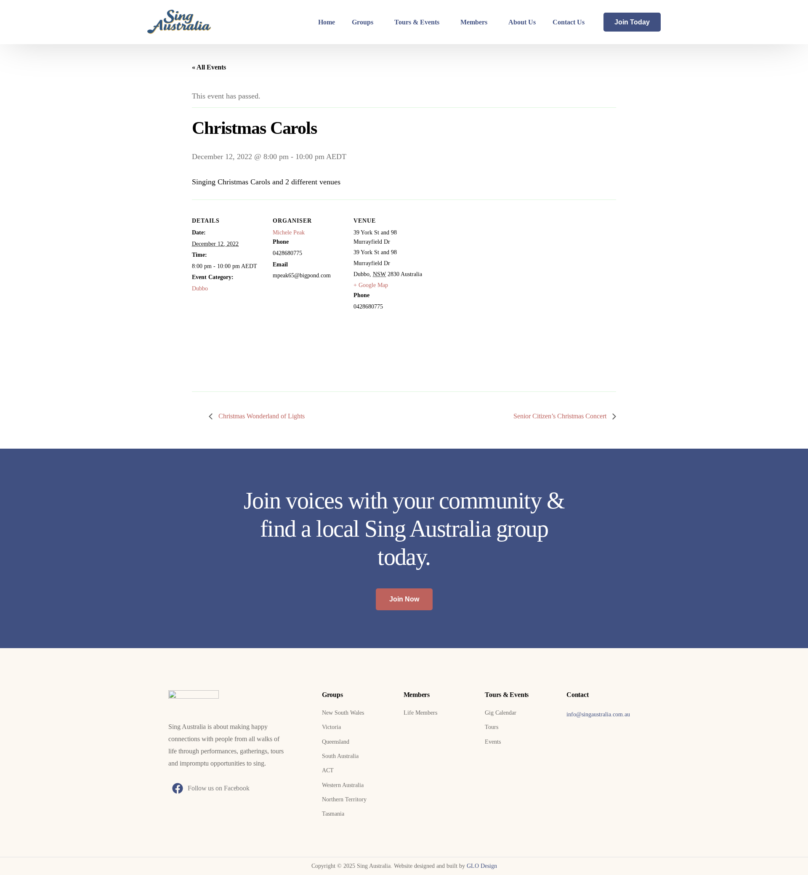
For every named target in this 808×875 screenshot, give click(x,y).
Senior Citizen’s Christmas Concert (560, 416)
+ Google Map (371, 285)
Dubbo (200, 288)
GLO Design (482, 866)
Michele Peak (289, 232)
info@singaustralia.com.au (598, 714)
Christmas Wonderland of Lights (261, 416)
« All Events (209, 67)
